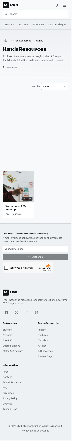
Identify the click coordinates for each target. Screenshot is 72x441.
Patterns (24, 24)
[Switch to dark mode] (56, 5)
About (6, 371)
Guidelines (8, 393)
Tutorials (43, 340)
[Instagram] (26, 312)
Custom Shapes (57, 24)
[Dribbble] (36, 312)
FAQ (5, 387)
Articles (42, 345)
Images (42, 329)
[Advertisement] (36, 130)
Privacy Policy (10, 398)
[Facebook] (6, 312)
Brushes (9, 24)
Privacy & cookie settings (35, 430)
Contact (7, 377)
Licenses (7, 403)
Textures (43, 335)
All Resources (45, 351)
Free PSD (38, 24)
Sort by (36, 86)
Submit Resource (12, 382)
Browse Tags (45, 356)
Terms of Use (10, 409)
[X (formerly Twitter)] (16, 312)
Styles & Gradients (13, 351)
